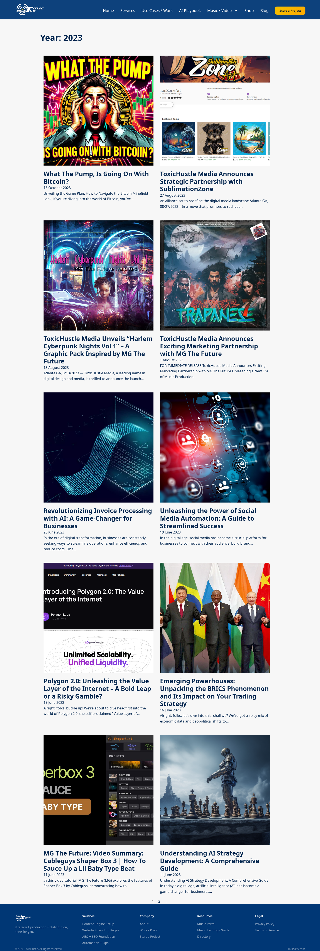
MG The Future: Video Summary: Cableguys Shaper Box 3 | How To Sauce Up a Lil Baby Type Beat (95, 860)
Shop (249, 10)
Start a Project (290, 11)
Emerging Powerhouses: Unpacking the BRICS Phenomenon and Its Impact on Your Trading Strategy (214, 692)
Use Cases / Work (157, 10)
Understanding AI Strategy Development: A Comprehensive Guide (209, 860)
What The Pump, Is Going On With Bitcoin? (96, 177)
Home (108, 10)
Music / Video (219, 10)
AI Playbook (190, 10)
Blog (264, 10)
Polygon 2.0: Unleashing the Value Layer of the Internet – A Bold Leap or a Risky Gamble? (97, 688)
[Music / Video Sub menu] (236, 10)
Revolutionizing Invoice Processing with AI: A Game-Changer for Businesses (98, 518)
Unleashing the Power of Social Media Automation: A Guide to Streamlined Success (208, 518)
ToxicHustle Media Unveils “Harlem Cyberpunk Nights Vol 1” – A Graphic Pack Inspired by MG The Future (98, 349)
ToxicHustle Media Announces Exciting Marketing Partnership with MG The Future (209, 346)
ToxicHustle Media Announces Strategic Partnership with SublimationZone (206, 181)
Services (127, 10)
